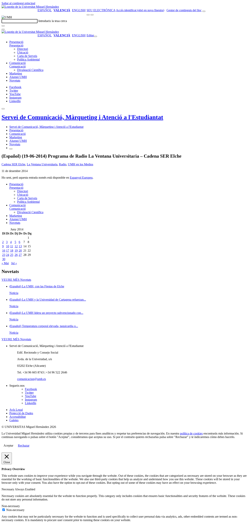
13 (20, 246)
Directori (22, 49)
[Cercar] (3, 25)
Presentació (16, 42)
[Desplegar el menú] (92, 14)
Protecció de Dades (21, 413)
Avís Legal (16, 409)
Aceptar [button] (8, 445)
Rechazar (23, 445)
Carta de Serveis (27, 56)
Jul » (14, 263)
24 (7, 254)
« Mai (5, 263)
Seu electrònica (101, 10)
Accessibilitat (17, 416)
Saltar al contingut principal (18, 3)
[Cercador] (203, 11)
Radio (62, 164)
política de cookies (191, 433)
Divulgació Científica (30, 70)
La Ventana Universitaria (42, 164)
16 (3, 250)
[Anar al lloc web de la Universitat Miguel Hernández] (30, 6)
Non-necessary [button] (11, 506)
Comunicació (17, 63)
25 (11, 254)
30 (3, 259)
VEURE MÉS (16, 279)
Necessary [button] (8, 489)
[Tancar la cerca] (3, 29)
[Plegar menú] (95, 36)
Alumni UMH (18, 77)
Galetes (13, 420)
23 (3, 254)
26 (16, 254)
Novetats (14, 80)
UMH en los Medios (80, 164)
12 (16, 246)
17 (7, 250)
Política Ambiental (28, 59)
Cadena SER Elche (13, 164)
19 (16, 250)
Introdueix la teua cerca (52, 21)
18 (11, 250)
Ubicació (22, 52)
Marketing (15, 73)
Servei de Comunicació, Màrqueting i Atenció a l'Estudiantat (82, 117)
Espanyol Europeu (81, 177)
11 (11, 246)
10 (7, 246)
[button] (16, 45)
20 (20, 250)
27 (20, 254)
